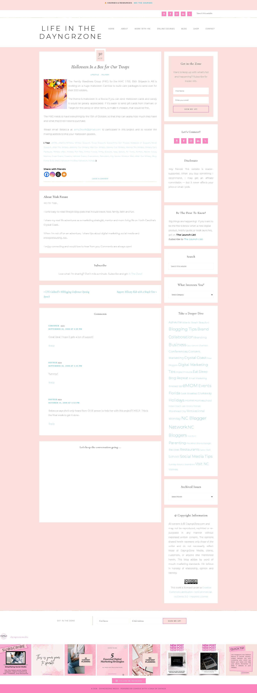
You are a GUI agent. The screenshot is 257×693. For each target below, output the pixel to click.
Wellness (173, 469)
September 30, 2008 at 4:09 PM (65, 329)
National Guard (80, 156)
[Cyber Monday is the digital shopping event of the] (177, 660)
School (174, 456)
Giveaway (205, 393)
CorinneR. (54, 326)
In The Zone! (135, 273)
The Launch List (193, 239)
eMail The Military (60, 147)
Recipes (174, 449)
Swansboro (190, 464)
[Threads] (58, 174)
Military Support (82, 143)
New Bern (192, 436)
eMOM (54, 143)
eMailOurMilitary (65, 143)
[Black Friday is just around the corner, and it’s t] (209, 660)
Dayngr (52, 363)
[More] (64, 174)
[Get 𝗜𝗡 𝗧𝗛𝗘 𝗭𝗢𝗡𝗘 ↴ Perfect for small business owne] (15, 660)
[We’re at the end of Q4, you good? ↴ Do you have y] (144, 660)
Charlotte (203, 345)
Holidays (176, 400)
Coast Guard (57, 156)
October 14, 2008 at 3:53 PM (64, 403)
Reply (51, 345)
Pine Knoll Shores (195, 443)
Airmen (139, 152)
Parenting (177, 443)
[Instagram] (52, 174)
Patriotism (104, 156)
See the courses (143, 3)
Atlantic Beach (190, 322)
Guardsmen (93, 156)
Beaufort (204, 322)
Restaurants (190, 449)
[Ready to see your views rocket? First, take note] (241, 660)
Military (105, 75)
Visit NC (202, 464)
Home (189, 400)
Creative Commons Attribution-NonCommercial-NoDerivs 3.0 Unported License (191, 592)
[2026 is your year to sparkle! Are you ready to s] (48, 660)
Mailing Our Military (115, 147)
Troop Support (98, 143)
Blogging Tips (183, 329)
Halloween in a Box (68, 161)
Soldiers (108, 152)
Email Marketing (198, 378)
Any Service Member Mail (122, 156)
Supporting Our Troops (118, 143)
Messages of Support (140, 143)
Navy (115, 152)
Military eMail (59, 152)
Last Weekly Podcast (191, 406)
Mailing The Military (135, 147)
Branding (200, 337)
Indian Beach (175, 406)
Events (204, 385)
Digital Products (184, 372)
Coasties (68, 156)
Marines (47, 156)
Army (100, 152)
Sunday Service (176, 464)
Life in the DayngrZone (71, 32)
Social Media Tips (196, 456)
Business (177, 344)
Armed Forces (90, 152)
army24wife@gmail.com (87, 129)
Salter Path (205, 450)
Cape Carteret (192, 346)
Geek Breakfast (189, 393)
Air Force (130, 152)
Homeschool (203, 400)
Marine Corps (150, 152)
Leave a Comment (100, 179)
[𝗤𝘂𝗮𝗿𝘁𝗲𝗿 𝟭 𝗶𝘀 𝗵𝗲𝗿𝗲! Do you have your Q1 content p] (80, 660)
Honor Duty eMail (51, 161)
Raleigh (207, 443)
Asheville (175, 322)
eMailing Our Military (79, 147)
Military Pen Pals (75, 152)
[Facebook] (46, 174)
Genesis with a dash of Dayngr (149, 688)
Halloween (83, 161)
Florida (174, 393)
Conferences (178, 351)
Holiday (91, 161)
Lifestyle (95, 75)
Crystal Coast (195, 358)
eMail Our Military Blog (145, 156)
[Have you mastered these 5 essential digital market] (112, 660)
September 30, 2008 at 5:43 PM (65, 366)
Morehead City (177, 411)
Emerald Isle (175, 386)
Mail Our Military (97, 147)
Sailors (122, 152)
